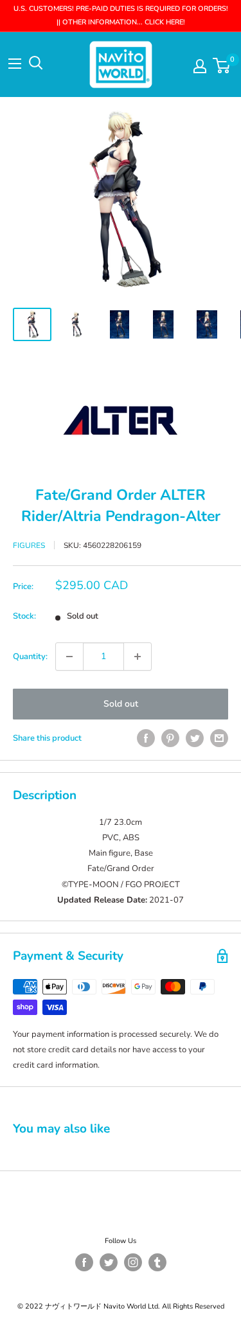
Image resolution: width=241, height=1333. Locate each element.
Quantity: (30, 656)
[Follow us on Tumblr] (157, 1262)
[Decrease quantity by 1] (69, 656)
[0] (222, 65)
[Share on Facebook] (146, 738)
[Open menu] (14, 63)
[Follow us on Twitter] (109, 1262)
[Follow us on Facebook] (84, 1262)
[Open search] (36, 63)
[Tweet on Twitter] (195, 738)
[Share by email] (219, 738)
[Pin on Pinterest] (170, 738)
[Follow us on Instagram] (133, 1262)
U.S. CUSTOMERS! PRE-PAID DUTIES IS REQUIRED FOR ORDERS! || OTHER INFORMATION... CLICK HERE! (120, 15)
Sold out (120, 704)
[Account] (199, 66)
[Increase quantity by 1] (137, 656)
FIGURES (29, 545)
